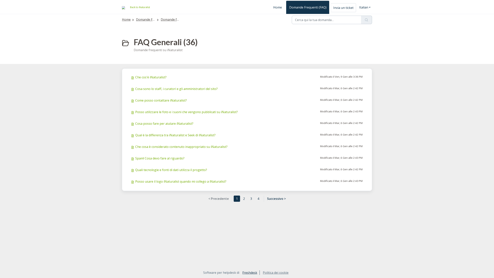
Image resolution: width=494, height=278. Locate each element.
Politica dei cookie (275, 272)
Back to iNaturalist (140, 7)
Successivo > (276, 199)
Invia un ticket (343, 8)
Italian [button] (363, 7)
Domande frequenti (175, 19)
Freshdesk (249, 272)
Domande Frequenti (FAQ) (308, 7)
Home (277, 7)
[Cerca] (366, 20)
